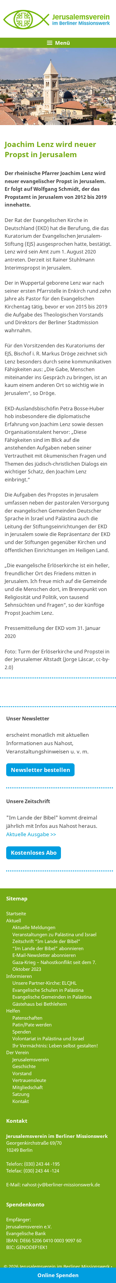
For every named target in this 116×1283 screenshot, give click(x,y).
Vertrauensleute (29, 1080)
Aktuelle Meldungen (33, 927)
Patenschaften (27, 1018)
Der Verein (17, 1052)
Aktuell (13, 920)
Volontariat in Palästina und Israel (48, 1038)
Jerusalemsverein (30, 1059)
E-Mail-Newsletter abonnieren (44, 955)
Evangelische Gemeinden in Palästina (52, 997)
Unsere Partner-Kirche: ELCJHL (44, 983)
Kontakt (20, 1101)
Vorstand (22, 1073)
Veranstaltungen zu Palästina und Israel (54, 934)
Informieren (19, 976)
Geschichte (24, 1066)
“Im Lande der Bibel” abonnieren (48, 948)
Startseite (16, 913)
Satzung (20, 1094)
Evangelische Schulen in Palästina (48, 990)
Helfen (13, 1011)
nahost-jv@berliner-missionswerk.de (61, 1184)
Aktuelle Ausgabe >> (31, 834)
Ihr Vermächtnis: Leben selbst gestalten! (55, 1045)
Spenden (21, 1032)
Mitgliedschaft (27, 1087)
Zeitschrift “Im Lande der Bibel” (46, 941)
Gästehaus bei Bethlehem (39, 1004)
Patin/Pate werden (32, 1024)
